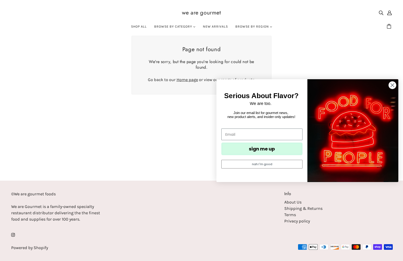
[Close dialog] (392, 85)
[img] (381, 12)
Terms (290, 214)
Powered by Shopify (29, 247)
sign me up (262, 149)
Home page (187, 79)
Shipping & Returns (303, 208)
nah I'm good (262, 164)
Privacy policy (297, 221)
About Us (293, 202)
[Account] (389, 12)
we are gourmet (201, 12)
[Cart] (390, 26)
